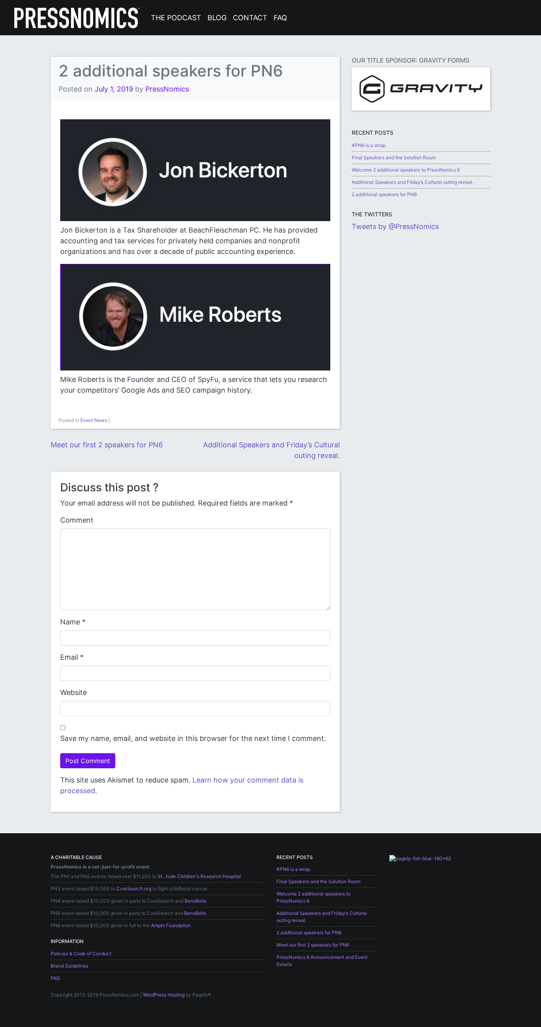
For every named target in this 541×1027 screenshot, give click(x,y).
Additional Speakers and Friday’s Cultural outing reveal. (412, 182)
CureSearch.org (133, 888)
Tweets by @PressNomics (395, 226)
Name (70, 622)
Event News (93, 420)
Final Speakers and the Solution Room (394, 157)
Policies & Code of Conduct (81, 953)
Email (69, 657)
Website (73, 692)
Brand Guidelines (69, 966)
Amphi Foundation (171, 925)
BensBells (195, 901)
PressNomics (167, 89)
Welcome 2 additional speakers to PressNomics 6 (406, 170)
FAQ (280, 17)
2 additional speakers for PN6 (384, 194)
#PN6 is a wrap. (369, 145)
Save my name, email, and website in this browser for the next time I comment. (193, 738)
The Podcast (176, 17)
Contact (250, 17)
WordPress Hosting (164, 995)
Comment (76, 520)
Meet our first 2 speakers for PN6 (107, 445)
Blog (217, 17)
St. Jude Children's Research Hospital (199, 876)
